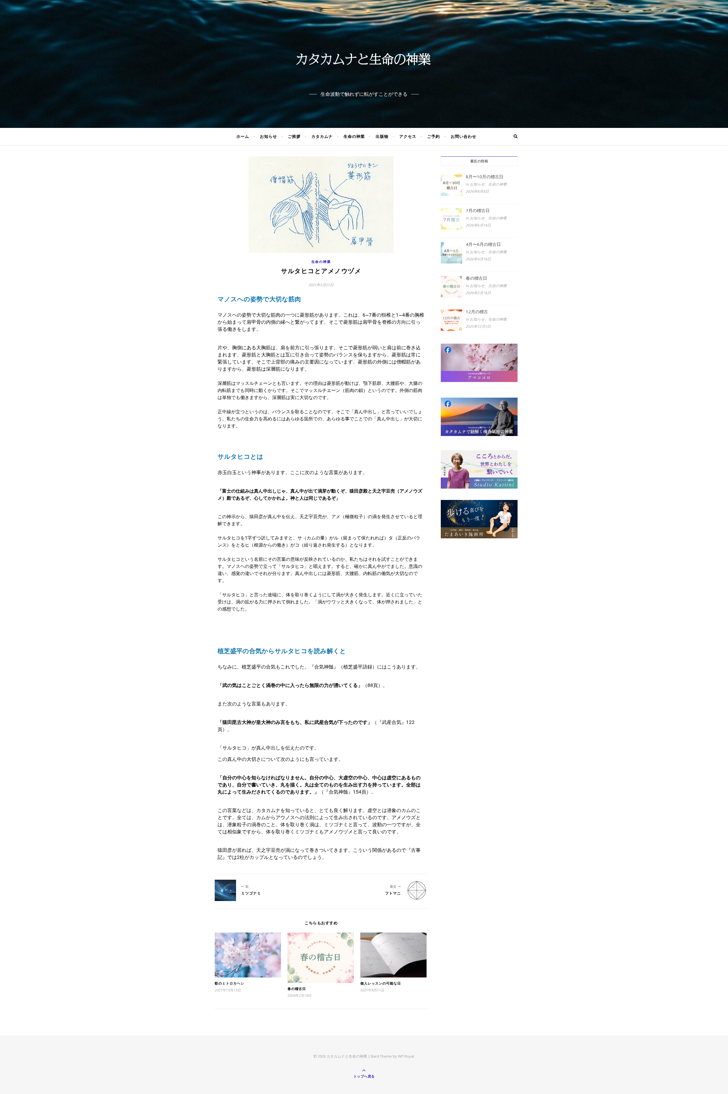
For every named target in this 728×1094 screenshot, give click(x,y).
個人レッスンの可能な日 (380, 983)
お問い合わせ (463, 136)
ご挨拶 (294, 136)
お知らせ (268, 136)
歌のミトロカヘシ (229, 983)
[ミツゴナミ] (225, 890)
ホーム (242, 136)
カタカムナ (322, 136)
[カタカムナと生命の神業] (364, 59)
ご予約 (433, 136)
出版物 (382, 136)
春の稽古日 (297, 989)
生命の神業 (354, 136)
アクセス (407, 136)
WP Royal (406, 1056)
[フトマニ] (416, 890)
